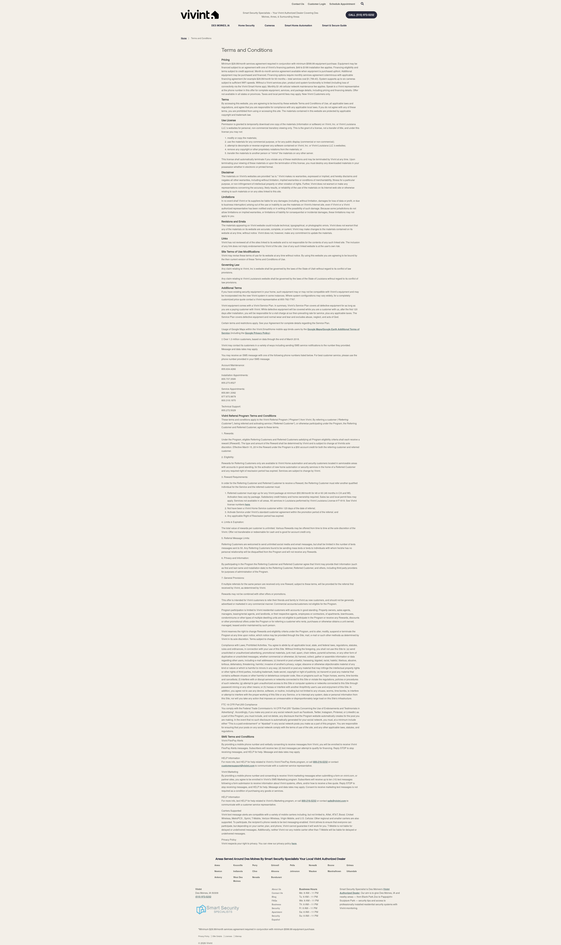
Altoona (275, 871)
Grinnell (275, 865)
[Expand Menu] (256, 25)
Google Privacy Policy (257, 333)
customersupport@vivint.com (237, 765)
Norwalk (313, 865)
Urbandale (352, 871)
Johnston (295, 871)
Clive (254, 871)
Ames (217, 865)
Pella (292, 865)
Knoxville (238, 865)
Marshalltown (334, 871)
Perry (254, 865)
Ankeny (218, 877)
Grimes (350, 865)
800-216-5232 (320, 761)
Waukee (313, 871)
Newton (218, 871)
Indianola (238, 871)
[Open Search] (362, 3)
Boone (331, 865)
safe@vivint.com (337, 800)
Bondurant (276, 877)
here (247, 504)
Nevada (256, 877)
